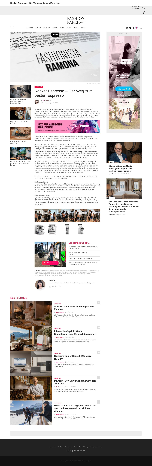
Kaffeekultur (76, 272)
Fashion (30, 28)
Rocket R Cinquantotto (78, 274)
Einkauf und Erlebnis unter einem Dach (18, 142)
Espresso (74, 270)
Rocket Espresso (53, 274)
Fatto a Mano (46, 272)
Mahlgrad (45, 274)
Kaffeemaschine (84, 272)
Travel (76, 28)
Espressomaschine (93, 270)
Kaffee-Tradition (59, 272)
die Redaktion (60, 312)
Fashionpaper (38, 272)
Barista (47, 270)
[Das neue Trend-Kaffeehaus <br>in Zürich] (20, 119)
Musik (69, 28)
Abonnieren (52, 447)
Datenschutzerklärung (81, 447)
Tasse (48, 275)
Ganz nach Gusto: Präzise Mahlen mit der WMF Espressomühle (18, 101)
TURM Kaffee (58, 275)
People (55, 28)
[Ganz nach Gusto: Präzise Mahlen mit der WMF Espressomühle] (20, 97)
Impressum (68, 447)
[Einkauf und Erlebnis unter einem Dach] (20, 139)
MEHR (83, 28)
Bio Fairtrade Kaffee (65, 270)
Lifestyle (46, 28)
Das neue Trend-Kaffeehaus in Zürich (19, 122)
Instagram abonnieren (96, 447)
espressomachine (82, 270)
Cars (62, 28)
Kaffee (52, 272)
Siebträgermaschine (40, 275)
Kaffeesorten (92, 272)
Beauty (38, 28)
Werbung (60, 447)
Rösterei (88, 274)
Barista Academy (54, 270)
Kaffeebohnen (68, 272)
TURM (52, 275)
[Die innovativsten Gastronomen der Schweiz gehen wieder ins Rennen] (20, 159)
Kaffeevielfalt (38, 274)
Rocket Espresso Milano (65, 274)
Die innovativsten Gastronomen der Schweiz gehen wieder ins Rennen (20, 163)
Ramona (46, 100)
